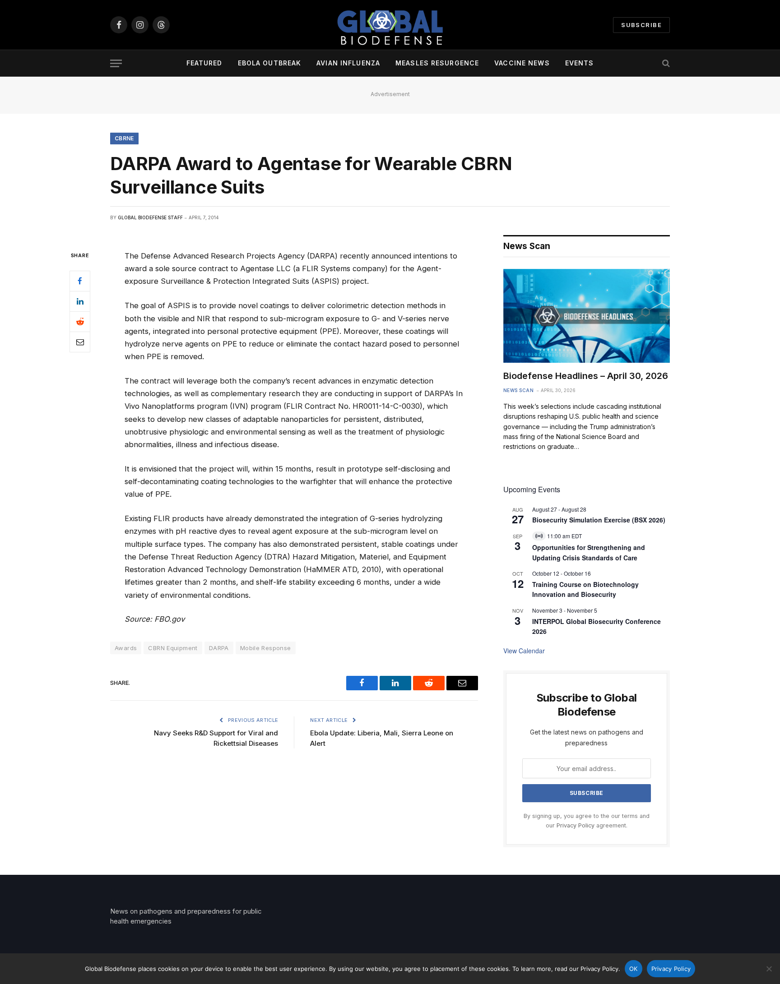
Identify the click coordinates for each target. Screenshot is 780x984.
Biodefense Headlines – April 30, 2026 (585, 375)
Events (579, 63)
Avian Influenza (348, 63)
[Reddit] (80, 321)
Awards (126, 647)
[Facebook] (80, 281)
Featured (204, 63)
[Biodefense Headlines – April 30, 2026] (586, 316)
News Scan (518, 390)
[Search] (665, 63)
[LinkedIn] (80, 301)
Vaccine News (521, 63)
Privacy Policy (575, 825)
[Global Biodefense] (389, 25)
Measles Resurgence (437, 63)
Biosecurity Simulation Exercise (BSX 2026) (598, 519)
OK (633, 968)
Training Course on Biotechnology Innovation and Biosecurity (585, 589)
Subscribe (641, 24)
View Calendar (524, 650)
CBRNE (124, 138)
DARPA (219, 647)
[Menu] (116, 63)
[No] (768, 968)
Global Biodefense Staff (150, 217)
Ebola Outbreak (270, 63)
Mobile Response (265, 647)
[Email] (80, 342)
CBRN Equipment (172, 647)
